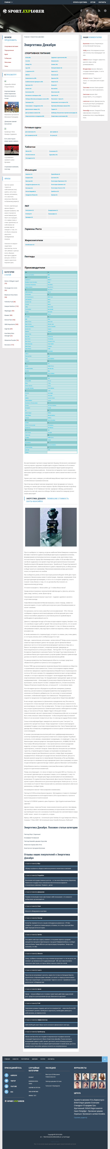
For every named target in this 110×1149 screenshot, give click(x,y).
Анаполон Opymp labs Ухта (33, 844)
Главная (7, 2)
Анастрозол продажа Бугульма (34, 848)
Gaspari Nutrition (10, 306)
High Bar (7, 329)
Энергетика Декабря (37, 37)
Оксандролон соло (11, 288)
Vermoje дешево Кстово (54, 1081)
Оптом (92, 2)
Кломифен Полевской (31, 838)
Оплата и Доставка (80, 2)
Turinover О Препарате (53, 1086)
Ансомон (7, 345)
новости (15, 1059)
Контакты (102, 2)
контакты (51, 1059)
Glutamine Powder (10, 340)
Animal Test (8, 320)
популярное (25, 1059)
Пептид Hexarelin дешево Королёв (35, 841)
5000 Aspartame (10, 324)
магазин (35, 1059)
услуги (42, 1059)
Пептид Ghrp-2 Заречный (32, 834)
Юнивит (7, 315)
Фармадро (8, 311)
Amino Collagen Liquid (12, 281)
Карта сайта (55, 1141)
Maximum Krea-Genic (11, 295)
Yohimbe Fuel (9, 302)
